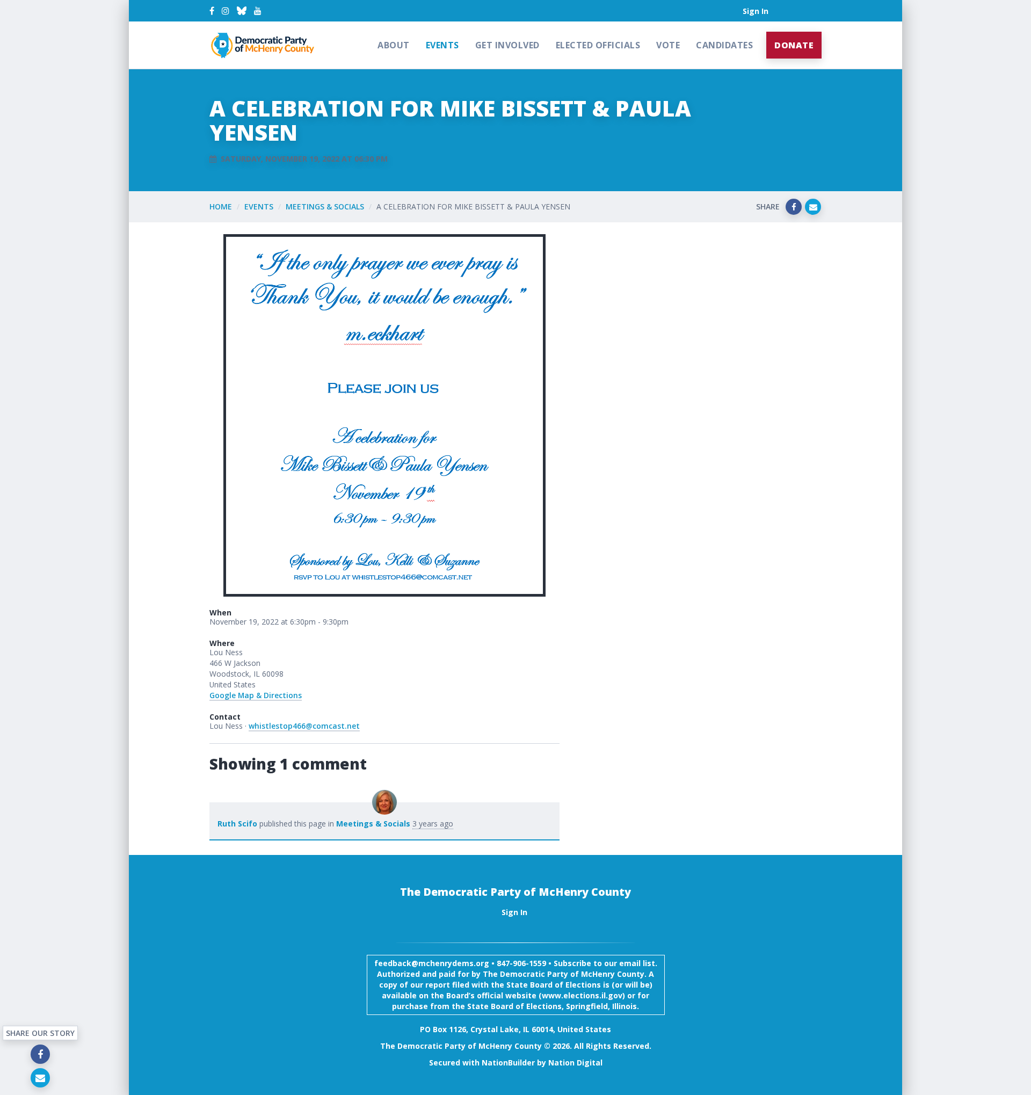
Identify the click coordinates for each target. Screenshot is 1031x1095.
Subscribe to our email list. (605, 963)
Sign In (755, 11)
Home (220, 206)
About (393, 45)
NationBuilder (508, 1062)
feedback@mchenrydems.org (431, 963)
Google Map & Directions (255, 695)
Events (442, 45)
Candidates (724, 45)
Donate (794, 45)
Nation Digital (575, 1062)
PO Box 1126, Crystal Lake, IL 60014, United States (515, 1029)
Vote (668, 45)
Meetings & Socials (325, 206)
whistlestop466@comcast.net (304, 726)
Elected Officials (598, 45)
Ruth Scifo (237, 823)
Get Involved (507, 45)
